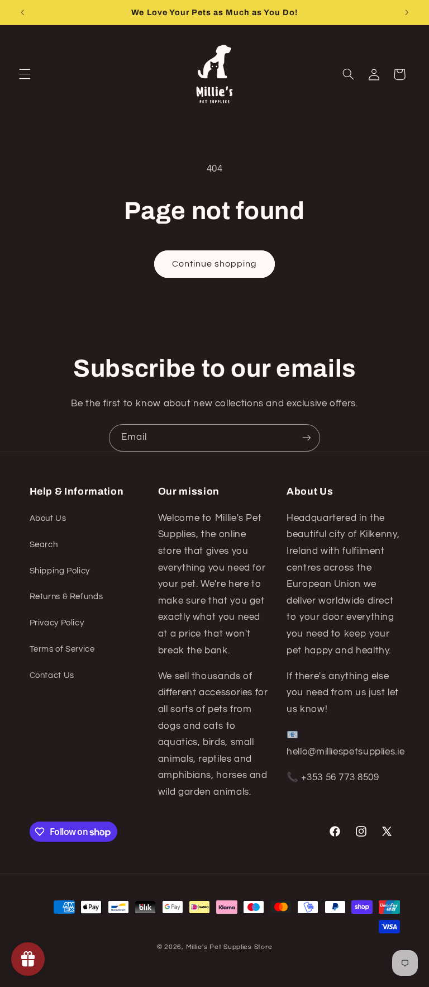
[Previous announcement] (22, 12)
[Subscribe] (307, 438)
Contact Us (52, 675)
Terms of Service (62, 649)
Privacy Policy (57, 623)
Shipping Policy (60, 571)
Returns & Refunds (66, 596)
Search (44, 544)
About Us (48, 518)
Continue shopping (215, 263)
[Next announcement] (406, 12)
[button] (24, 74)
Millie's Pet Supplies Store (229, 947)
